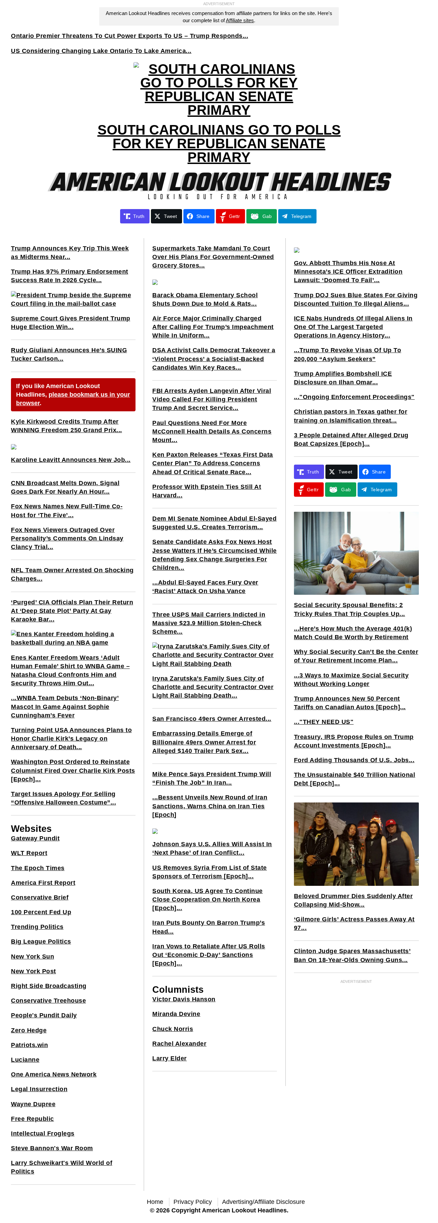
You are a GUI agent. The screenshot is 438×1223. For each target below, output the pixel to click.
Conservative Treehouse (48, 1000)
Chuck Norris (172, 1029)
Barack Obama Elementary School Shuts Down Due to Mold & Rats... (205, 299)
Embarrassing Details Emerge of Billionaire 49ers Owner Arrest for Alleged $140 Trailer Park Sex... (204, 742)
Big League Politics (41, 941)
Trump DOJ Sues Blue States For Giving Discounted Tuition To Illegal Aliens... (356, 299)
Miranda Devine (176, 1014)
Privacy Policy (192, 1201)
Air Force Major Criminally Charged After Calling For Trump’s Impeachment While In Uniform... (213, 327)
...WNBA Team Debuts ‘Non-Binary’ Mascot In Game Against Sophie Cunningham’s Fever (65, 706)
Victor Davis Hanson (184, 999)
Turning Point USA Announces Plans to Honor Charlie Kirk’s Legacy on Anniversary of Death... (71, 739)
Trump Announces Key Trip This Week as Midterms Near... (70, 252)
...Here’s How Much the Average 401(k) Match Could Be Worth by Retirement (353, 633)
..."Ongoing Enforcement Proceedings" (354, 397)
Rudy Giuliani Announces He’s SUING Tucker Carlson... (69, 354)
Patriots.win (29, 1045)
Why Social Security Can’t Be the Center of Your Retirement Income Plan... (356, 656)
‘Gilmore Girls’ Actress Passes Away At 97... (354, 923)
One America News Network (53, 1074)
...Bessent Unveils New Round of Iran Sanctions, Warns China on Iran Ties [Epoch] (209, 806)
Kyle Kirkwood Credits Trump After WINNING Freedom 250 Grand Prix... (66, 426)
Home (155, 1201)
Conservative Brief (39, 897)
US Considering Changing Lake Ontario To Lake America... (101, 50)
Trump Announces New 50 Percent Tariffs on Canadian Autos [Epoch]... (350, 703)
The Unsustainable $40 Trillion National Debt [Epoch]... (354, 779)
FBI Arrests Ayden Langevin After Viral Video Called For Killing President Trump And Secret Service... (211, 399)
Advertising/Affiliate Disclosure (263, 1201)
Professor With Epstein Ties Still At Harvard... (206, 491)
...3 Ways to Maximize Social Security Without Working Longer (351, 679)
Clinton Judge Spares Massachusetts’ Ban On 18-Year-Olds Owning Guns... (352, 955)
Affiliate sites (240, 20)
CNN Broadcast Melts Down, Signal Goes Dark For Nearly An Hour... (65, 487)
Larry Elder (169, 1058)
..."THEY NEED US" (324, 721)
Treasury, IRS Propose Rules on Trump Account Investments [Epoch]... (354, 741)
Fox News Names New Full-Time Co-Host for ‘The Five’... (67, 510)
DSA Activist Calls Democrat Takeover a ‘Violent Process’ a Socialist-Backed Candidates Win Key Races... (213, 359)
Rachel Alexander (179, 1043)
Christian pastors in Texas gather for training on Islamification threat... (351, 416)
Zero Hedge (29, 1030)
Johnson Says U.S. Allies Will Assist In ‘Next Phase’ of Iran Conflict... (212, 848)
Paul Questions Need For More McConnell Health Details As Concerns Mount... (211, 431)
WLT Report (29, 853)
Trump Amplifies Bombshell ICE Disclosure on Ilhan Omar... (343, 378)
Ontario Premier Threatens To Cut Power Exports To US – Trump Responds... (129, 35)
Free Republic (32, 1118)
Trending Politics (37, 926)
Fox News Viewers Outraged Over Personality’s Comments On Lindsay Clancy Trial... (67, 538)
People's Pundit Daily (44, 1015)
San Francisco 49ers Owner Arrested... (211, 718)
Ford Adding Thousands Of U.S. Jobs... (354, 760)
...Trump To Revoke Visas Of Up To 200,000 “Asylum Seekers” (347, 354)
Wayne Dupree (33, 1104)
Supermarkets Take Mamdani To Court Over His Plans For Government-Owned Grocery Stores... (213, 257)
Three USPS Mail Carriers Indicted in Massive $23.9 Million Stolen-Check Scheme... (208, 623)
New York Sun (32, 956)
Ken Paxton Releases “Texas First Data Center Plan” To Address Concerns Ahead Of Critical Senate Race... (212, 463)
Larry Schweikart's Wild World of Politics (61, 1167)
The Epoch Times (38, 868)
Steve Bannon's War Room (52, 1148)
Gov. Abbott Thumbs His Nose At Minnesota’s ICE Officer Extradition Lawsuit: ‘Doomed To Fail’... (348, 272)
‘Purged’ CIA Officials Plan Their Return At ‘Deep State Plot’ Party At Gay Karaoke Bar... (72, 611)
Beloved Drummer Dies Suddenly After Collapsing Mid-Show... (353, 900)
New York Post (33, 971)
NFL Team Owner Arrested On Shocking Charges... (72, 574)
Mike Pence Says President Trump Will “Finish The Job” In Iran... (211, 778)
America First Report (43, 882)
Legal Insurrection (39, 1089)
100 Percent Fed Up (41, 912)
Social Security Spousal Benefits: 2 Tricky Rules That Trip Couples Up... (349, 609)
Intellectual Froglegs (43, 1133)
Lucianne (25, 1059)
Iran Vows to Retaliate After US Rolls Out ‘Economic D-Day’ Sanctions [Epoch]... (208, 955)
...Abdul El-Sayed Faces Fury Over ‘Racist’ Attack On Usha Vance (205, 586)
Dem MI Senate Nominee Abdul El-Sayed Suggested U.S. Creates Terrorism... (214, 523)
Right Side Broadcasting (49, 985)
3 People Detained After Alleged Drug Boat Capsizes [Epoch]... (351, 439)
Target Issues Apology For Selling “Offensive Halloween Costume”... (63, 798)
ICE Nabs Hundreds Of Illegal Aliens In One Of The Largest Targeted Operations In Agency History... (353, 327)
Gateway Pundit (35, 838)
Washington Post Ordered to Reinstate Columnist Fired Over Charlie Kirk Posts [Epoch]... (73, 770)
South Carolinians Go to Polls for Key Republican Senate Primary (219, 143)
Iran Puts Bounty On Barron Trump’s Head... (208, 927)
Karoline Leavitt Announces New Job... (71, 459)
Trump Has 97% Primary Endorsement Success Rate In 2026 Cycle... (69, 276)
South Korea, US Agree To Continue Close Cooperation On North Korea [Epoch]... (207, 899)
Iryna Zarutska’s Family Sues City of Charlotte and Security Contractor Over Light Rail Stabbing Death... (212, 687)
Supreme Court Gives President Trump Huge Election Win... (70, 322)
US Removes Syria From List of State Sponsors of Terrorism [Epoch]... (209, 872)
